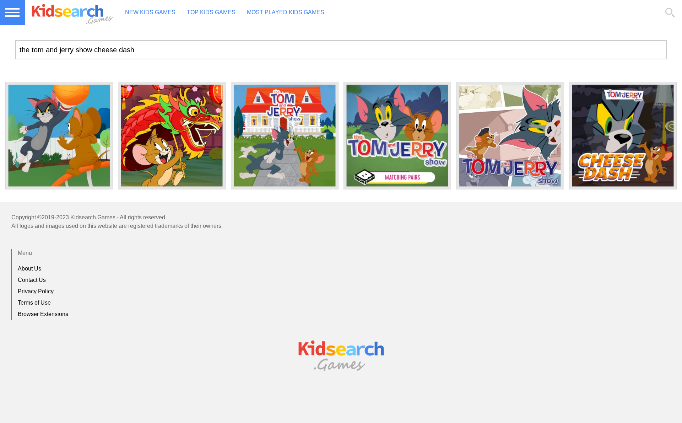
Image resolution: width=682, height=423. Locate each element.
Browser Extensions (43, 314)
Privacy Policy (36, 291)
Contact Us (32, 280)
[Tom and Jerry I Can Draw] (509, 135)
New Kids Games (150, 12)
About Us (29, 269)
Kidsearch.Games (92, 217)
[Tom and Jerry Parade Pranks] (171, 135)
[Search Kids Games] (670, 12)
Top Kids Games (211, 12)
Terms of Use (34, 303)
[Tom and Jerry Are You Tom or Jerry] (284, 135)
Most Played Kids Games (285, 12)
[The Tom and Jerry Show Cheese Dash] (622, 135)
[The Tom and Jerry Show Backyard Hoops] (59, 135)
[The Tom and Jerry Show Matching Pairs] (397, 135)
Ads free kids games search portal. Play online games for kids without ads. (69, 12)
